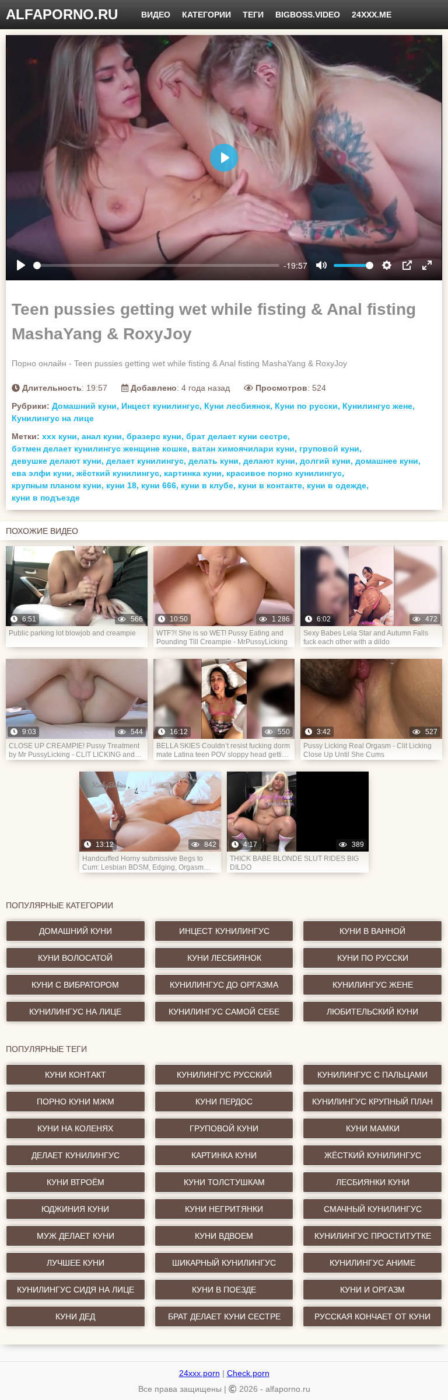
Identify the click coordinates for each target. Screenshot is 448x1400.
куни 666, (159, 485)
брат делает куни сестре (224, 1316)
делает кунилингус (76, 1155)
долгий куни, (326, 460)
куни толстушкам (224, 1182)
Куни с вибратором (75, 984)
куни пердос (224, 1101)
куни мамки (373, 1128)
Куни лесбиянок (224, 958)
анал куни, (103, 436)
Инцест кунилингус (224, 931)
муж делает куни (75, 1236)
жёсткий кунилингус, (119, 473)
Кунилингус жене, (378, 406)
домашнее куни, (388, 460)
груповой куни (224, 1128)
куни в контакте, (271, 485)
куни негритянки (224, 1209)
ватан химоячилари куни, (244, 448)
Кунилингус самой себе (224, 1011)
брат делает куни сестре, (238, 436)
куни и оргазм (372, 1289)
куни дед (75, 1316)
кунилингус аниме (372, 1262)
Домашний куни (75, 931)
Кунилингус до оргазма (224, 984)
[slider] (156, 265)
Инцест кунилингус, (161, 406)
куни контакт (75, 1074)
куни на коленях (75, 1128)
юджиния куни (75, 1209)
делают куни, (270, 460)
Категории (206, 14)
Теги (253, 14)
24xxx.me (371, 14)
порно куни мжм (75, 1101)
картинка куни (224, 1155)
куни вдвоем (224, 1236)
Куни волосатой (75, 958)
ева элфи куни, (43, 473)
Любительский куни (372, 1011)
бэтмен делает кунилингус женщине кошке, (101, 448)
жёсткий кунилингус (372, 1155)
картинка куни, (194, 473)
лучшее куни (75, 1262)
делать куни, (214, 460)
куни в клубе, (208, 485)
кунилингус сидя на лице (75, 1289)
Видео (155, 14)
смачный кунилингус (373, 1209)
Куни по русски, (307, 406)
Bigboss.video (307, 14)
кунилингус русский (224, 1074)
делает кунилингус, (146, 460)
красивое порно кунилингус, (285, 473)
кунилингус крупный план (372, 1101)
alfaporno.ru (62, 14)
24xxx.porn (199, 1373)
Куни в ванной (372, 931)
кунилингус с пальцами (372, 1074)
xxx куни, (60, 436)
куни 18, (122, 485)
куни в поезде (224, 1289)
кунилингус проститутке (372, 1236)
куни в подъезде (46, 497)
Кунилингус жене (372, 984)
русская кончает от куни (372, 1316)
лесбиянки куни (373, 1182)
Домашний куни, (85, 406)
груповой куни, (330, 448)
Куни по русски (372, 958)
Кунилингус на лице (53, 418)
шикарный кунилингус (224, 1262)
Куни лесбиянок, (238, 406)
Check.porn (248, 1373)
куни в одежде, (338, 485)
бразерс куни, (155, 436)
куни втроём (75, 1182)
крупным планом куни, (58, 485)
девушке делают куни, (58, 460)
